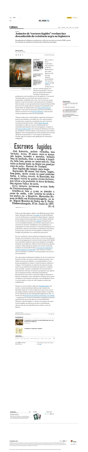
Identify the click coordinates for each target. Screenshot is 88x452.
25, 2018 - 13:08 (21, 51)
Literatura (63, 27)
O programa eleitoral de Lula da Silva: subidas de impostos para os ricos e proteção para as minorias (71, 110)
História (17, 31)
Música (70, 27)
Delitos (46, 338)
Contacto (10, 449)
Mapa (36, 449)
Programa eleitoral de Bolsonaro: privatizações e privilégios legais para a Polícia (70, 115)
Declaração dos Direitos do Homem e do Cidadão (40, 295)
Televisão (76, 27)
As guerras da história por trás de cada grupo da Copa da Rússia (38, 75)
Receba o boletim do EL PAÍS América (24, 314)
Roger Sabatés (19, 50)
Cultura (13, 27)
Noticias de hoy (58, 449)
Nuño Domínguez (27, 323)
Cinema (59, 27)
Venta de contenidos (16, 449)
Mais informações (18, 344)
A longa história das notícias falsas (37, 70)
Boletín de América (14, 414)
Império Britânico (37, 111)
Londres (37, 215)
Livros (67, 27)
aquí (40, 344)
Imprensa (42, 338)
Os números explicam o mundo (33, 328)
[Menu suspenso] (10, 21)
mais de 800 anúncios (44, 108)
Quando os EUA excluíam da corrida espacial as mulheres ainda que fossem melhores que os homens (37, 82)
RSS (53, 449)
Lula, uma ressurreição (70, 107)
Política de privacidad (31, 449)
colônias (38, 221)
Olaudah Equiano (44, 286)
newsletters (13, 411)
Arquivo (35, 411)
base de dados (24, 129)
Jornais (21, 338)
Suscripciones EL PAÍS (40, 449)
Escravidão (17, 338)
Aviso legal (21, 449)
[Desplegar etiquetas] (54, 338)
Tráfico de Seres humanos (35, 338)
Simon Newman (43, 123)
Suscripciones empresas (48, 449)
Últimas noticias (66, 101)
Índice (55, 449)
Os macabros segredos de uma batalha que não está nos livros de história (38, 321)
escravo (47, 83)
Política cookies (25, 449)
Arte (73, 27)
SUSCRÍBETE (69, 17)
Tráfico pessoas (26, 338)
